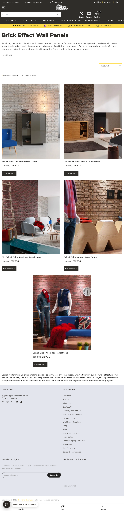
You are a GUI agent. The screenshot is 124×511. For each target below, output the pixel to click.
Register (108, 2)
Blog (65, 426)
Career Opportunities (72, 452)
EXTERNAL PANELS (93, 21)
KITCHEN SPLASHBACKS (71, 21)
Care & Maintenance (71, 433)
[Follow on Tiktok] (21, 401)
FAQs (65, 429)
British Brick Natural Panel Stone (80, 257)
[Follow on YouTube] (17, 401)
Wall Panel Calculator (72, 422)
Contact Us (67, 407)
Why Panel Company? (32, 2)
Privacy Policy (69, 418)
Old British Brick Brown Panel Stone (82, 162)
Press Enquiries (69, 486)
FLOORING (109, 21)
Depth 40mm (29, 75)
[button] (58, 14)
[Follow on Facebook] (3, 401)
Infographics (68, 437)
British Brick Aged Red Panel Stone (50, 353)
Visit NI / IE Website (53, 2)
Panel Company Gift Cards (74, 441)
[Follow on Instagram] (7, 401)
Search (66, 399)
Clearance (67, 396)
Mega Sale (67, 444)
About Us (67, 403)
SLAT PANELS (11, 21)
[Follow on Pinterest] (12, 401)
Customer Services (11, 2)
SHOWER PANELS (30, 21)
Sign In (118, 2)
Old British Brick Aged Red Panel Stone (21, 257)
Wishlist (97, 2)
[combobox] (31, 14)
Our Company (69, 448)
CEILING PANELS (50, 21)
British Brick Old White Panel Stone (19, 162)
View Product (9, 173)
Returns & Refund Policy (73, 414)
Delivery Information (72, 411)
